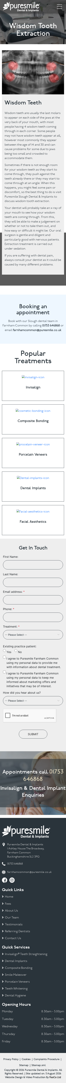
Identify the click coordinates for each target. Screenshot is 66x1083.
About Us (11, 910)
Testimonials (14, 924)
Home (9, 896)
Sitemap (24, 1065)
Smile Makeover (16, 974)
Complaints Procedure (46, 1059)
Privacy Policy (10, 1059)
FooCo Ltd (55, 1077)
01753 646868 (15, 864)
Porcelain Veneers (17, 981)
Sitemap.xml (39, 1065)
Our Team (12, 917)
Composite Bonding (18, 968)
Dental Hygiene (15, 995)
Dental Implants (16, 961)
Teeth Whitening (16, 988)
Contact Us (13, 938)
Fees (8, 903)
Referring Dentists (17, 931)
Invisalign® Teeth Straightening (26, 954)
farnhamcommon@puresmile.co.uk (29, 872)
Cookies (26, 1059)
